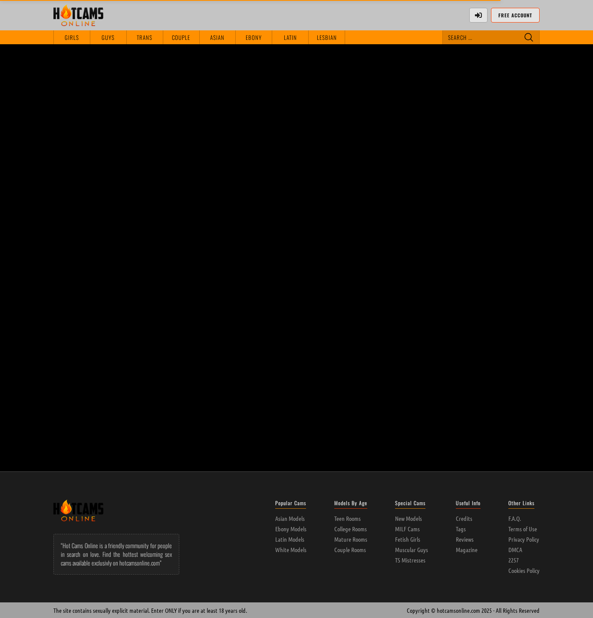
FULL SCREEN (314, 60)
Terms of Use (522, 529)
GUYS (108, 37)
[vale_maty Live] (199, 276)
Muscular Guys (411, 549)
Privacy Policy (523, 539)
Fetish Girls (407, 539)
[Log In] (478, 15)
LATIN (290, 37)
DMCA (515, 549)
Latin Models (289, 539)
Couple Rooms (350, 549)
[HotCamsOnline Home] (78, 15)
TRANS (144, 37)
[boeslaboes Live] (199, 379)
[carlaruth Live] (101, 379)
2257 (513, 560)
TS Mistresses (410, 560)
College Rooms (350, 529)
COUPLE (181, 37)
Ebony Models (290, 529)
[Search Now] (528, 37)
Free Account (515, 15)
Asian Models (290, 518)
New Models (408, 518)
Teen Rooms (347, 518)
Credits (464, 518)
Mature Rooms (350, 539)
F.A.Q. (514, 518)
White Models (290, 549)
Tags (461, 529)
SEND (526, 205)
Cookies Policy (524, 570)
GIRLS (72, 37)
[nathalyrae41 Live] (101, 276)
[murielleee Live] (393, 276)
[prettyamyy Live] (491, 276)
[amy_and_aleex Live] (296, 276)
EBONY (254, 37)
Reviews (465, 539)
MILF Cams (407, 529)
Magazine (467, 549)
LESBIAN (327, 37)
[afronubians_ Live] (296, 379)
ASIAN (217, 37)
